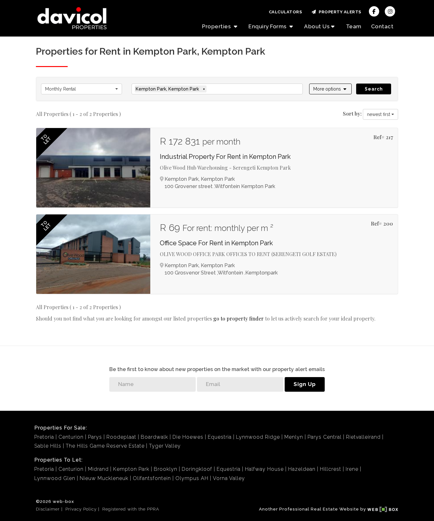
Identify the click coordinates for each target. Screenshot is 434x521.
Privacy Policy (81, 508)
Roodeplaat (121, 437)
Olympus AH (191, 478)
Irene (352, 469)
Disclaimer (48, 508)
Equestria (220, 437)
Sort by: (352, 113)
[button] (330, 89)
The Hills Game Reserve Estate (105, 446)
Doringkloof (197, 469)
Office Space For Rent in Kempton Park (216, 243)
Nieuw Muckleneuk (104, 478)
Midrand (98, 469)
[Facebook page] (374, 11)
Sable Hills (47, 446)
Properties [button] (217, 26)
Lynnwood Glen (54, 478)
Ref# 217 (383, 137)
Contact (382, 26)
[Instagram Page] (390, 11)
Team (354, 26)
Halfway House (264, 469)
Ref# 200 (382, 223)
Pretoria (44, 437)
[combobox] (81, 89)
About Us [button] (316, 26)
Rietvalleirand (363, 437)
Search (374, 88)
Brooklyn (165, 469)
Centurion (71, 437)
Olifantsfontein (152, 478)
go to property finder (238, 318)
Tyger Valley (165, 446)
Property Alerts (338, 12)
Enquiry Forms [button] (268, 26)
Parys (95, 437)
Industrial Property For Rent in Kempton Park (225, 156)
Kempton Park (131, 469)
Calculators (285, 12)
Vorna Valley (229, 478)
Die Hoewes (188, 437)
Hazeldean (301, 469)
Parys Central (325, 437)
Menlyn (293, 437)
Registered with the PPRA (130, 508)
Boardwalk (154, 437)
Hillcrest (330, 469)
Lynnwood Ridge (258, 437)
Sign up (305, 384)
